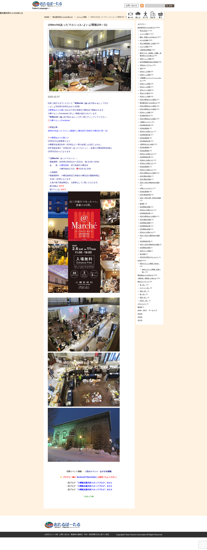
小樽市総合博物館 (145, 50)
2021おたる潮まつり (146, 232)
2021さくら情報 (145, 87)
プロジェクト (142, 304)
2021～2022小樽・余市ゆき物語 (150, 198)
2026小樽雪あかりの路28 (148, 106)
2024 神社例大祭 (145, 195)
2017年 (140, 320)
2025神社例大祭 (145, 157)
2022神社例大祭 (145, 125)
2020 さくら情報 (145, 251)
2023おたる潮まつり (146, 170)
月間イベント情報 (145, 59)
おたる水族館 (144, 40)
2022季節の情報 (145, 207)
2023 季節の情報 (145, 176)
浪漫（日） (143, 297)
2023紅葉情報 (144, 191)
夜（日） (143, 294)
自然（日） (143, 291)
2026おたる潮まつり (146, 160)
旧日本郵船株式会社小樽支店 (149, 62)
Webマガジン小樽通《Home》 (150, 263)
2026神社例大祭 (145, 213)
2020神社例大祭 (145, 241)
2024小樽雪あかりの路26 (148, 109)
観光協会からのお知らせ (145, 275)
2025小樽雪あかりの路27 (148, 119)
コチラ (61, 186)
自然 (141, 68)
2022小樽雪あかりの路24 (148, 216)
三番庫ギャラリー (145, 122)
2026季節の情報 (145, 248)
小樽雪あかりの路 (55, 110)
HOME (46, 17)
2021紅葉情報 (144, 151)
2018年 (140, 317)
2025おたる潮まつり (146, 154)
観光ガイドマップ (143, 281)
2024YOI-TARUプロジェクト (149, 257)
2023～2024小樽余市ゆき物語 (149, 244)
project (140, 260)
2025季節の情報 (145, 223)
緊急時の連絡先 (77, 534)
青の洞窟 (143, 254)
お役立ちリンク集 (51, 534)
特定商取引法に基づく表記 (99, 534)
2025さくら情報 (145, 71)
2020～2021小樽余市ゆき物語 (149, 182)
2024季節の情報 (145, 229)
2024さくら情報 (145, 96)
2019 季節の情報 (145, 219)
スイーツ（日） (145, 288)
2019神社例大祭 (145, 226)
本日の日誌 (143, 31)
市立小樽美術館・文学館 (148, 43)
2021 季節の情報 (145, 179)
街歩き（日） (144, 300)
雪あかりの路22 (145, 93)
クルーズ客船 (144, 46)
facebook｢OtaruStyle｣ (87, 477)
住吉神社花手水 (145, 115)
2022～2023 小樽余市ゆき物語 (150, 235)
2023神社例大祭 (145, 135)
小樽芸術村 (64, 165)
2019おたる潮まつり (146, 163)
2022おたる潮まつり (146, 210)
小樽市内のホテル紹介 (147, 144)
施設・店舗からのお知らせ (148, 37)
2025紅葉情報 (144, 128)
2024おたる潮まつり (146, 131)
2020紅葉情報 (144, 138)
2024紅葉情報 (144, 147)
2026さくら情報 (145, 75)
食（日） (143, 285)
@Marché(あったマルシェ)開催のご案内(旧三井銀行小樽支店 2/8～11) (78, 131)
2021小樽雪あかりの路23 (148, 173)
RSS (85, 534)
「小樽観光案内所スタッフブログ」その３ (94, 490)
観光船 (142, 204)
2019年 (140, 314)
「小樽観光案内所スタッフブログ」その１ (94, 483)
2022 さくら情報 (145, 90)
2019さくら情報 (145, 112)
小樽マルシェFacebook (59, 120)
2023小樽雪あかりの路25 (148, 99)
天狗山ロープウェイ (146, 65)
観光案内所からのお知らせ (63, 17)
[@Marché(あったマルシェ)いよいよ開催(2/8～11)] (90, 92)
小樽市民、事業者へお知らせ (147, 278)
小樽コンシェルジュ (146, 188)
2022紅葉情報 (144, 166)
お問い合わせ (131, 6)
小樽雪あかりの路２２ (58, 138)
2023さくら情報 (145, 84)
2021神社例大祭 (145, 141)
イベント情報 (82, 17)
